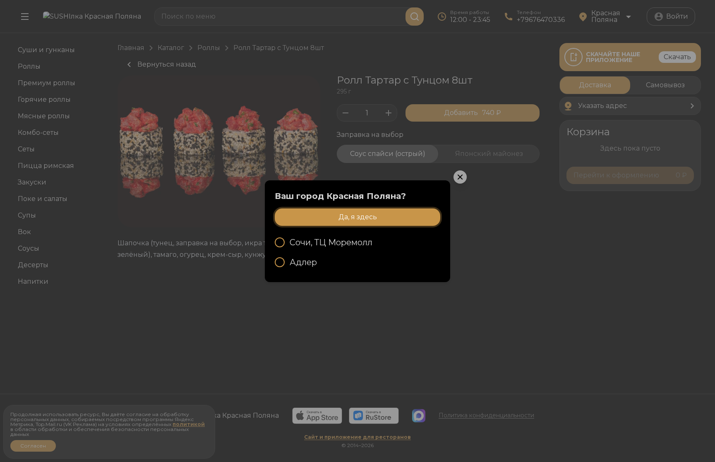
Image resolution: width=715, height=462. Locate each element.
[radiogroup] (357, 252)
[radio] (357, 242)
